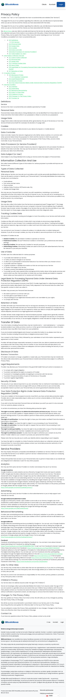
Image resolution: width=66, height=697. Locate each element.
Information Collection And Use (14, 56)
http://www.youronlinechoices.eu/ (42, 558)
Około (44, 4)
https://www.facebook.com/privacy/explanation (31, 561)
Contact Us (14, 98)
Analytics (13, 87)
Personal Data (15, 44)
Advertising (14, 88)
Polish (51, 695)
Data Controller (15, 50)
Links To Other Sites (16, 92)
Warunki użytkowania (46, 690)
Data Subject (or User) (17, 54)
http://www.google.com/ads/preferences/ (14, 508)
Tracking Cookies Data (17, 63)
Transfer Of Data (9, 73)
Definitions (13, 40)
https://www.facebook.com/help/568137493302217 (43, 548)
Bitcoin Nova (7, 31)
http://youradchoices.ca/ (42, 556)
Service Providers (10, 85)
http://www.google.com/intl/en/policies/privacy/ (16, 487)
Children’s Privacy (16, 94)
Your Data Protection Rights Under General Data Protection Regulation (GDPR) (35, 83)
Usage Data (14, 46)
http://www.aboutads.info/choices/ (51, 554)
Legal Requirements (16, 79)
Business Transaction (19, 77)
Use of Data (14, 65)
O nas (48, 622)
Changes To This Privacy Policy (20, 96)
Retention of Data (16, 71)
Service (15, 42)
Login (61, 4)
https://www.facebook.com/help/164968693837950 (17, 546)
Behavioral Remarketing (18, 90)
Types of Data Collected (18, 58)
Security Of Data (15, 81)
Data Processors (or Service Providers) (23, 52)
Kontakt (52, 4)
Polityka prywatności (46, 693)
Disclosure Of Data (16, 75)
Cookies (13, 48)
